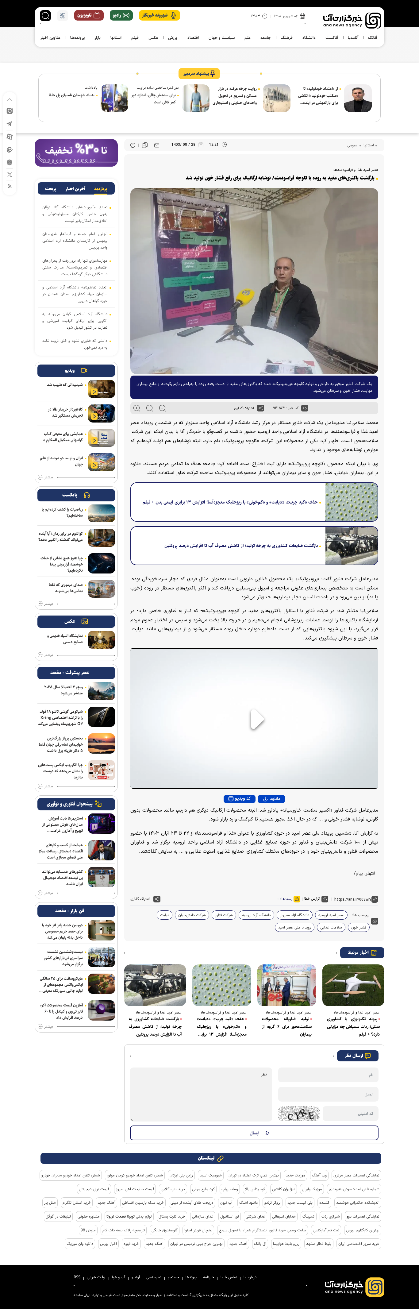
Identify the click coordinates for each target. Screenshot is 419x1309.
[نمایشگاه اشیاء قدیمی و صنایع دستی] (101, 640)
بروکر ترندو (272, 1202)
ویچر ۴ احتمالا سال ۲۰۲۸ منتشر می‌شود (63, 690)
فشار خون (358, 927)
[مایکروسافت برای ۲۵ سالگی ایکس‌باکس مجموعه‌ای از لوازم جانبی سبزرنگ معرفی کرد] (101, 984)
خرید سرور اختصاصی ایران (358, 1244)
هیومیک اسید (211, 1175)
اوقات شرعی (96, 1277)
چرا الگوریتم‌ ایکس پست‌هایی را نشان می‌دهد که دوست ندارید (60, 771)
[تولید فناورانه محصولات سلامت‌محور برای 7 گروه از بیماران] (286, 985)
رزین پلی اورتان (181, 1175)
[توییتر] (9, 174)
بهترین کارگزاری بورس (362, 1230)
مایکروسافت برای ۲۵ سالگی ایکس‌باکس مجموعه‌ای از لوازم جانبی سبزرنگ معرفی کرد (61, 984)
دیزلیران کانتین (283, 1189)
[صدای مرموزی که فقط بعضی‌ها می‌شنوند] (101, 589)
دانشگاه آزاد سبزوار (294, 915)
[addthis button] (260, 408)
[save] (145, 145)
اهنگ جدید (154, 1244)
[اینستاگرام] (9, 110)
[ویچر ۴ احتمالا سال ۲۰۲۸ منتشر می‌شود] (101, 691)
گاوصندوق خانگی (165, 1230)
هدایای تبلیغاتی (284, 1216)
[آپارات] (9, 136)
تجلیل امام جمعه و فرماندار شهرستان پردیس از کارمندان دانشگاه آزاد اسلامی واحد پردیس (74, 240)
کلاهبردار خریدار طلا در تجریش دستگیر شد (65, 412)
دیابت (164, 915)
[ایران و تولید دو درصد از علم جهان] (101, 462)
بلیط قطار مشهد (319, 1244)
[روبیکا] (10, 162)
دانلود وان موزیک (80, 1244)
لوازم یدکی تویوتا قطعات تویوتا (129, 1216)
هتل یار (50, 1202)
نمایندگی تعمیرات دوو (363, 1216)
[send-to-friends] (156, 145)
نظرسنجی (153, 1277)
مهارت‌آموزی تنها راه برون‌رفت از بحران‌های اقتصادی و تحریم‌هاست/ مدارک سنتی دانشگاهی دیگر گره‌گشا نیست (74, 267)
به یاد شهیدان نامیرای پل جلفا (71, 95)
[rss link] (9, 185)
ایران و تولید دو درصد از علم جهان (61, 461)
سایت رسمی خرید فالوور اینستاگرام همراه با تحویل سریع (262, 1230)
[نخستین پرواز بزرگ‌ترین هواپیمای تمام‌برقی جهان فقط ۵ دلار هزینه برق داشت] (101, 743)
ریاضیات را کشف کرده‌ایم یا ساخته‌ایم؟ (62, 512)
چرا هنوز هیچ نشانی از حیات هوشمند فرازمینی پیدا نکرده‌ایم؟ (61, 564)
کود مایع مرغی (203, 1189)
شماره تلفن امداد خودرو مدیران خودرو (70, 1175)
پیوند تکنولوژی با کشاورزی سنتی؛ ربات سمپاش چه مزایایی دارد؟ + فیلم (353, 1027)
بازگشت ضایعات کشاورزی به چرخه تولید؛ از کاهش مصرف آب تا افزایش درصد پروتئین (241, 545)
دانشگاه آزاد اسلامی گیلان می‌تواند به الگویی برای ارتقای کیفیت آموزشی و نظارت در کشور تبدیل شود (74, 320)
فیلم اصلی (263, 816)
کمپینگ (308, 1216)
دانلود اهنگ (248, 1202)
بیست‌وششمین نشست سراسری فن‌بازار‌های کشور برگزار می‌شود (63, 958)
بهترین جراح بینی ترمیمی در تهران (196, 1244)
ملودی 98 (88, 1230)
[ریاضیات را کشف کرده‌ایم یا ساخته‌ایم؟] (101, 513)
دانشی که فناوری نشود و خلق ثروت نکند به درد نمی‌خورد (74, 344)
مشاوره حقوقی (89, 1216)
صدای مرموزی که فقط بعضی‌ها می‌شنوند (66, 588)
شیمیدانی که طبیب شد (65, 385)
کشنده (324, 1202)
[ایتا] (9, 149)
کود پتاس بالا (255, 1189)
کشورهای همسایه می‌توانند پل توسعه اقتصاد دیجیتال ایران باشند (62, 878)
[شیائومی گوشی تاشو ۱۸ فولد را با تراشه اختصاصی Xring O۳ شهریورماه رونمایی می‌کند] (101, 717)
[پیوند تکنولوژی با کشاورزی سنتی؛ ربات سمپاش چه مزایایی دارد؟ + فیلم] (353, 985)
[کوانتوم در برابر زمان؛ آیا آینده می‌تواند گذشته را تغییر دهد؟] (101, 538)
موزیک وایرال (312, 1189)
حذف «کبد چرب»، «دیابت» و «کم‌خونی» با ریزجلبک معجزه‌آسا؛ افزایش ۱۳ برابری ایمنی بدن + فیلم (230, 502)
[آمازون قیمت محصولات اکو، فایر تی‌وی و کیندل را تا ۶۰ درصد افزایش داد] (101, 1010)
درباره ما (250, 1277)
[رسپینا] (76, 152)
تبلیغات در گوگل (58, 1216)
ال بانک (260, 1244)
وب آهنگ (319, 1175)
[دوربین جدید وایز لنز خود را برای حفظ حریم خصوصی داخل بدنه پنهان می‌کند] (101, 930)
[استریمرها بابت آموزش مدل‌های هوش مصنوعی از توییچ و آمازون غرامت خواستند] (101, 823)
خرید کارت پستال (172, 1216)
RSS (77, 1277)
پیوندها (191, 1277)
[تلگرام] (9, 123)
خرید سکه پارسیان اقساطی (143, 1202)
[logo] (352, 21)
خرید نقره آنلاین (173, 1189)
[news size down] (162, 408)
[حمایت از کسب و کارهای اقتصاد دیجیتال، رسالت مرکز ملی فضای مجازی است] (101, 850)
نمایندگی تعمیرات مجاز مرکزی (356, 1175)
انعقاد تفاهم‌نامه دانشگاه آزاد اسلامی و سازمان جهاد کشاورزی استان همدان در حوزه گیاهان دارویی (74, 294)
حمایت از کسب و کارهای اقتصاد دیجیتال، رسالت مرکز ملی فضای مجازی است (61, 851)
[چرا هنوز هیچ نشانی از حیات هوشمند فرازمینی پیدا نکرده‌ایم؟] (101, 563)
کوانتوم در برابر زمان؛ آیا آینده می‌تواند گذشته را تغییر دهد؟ (60, 537)
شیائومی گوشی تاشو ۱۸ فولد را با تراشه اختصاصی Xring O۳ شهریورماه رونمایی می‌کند (60, 718)
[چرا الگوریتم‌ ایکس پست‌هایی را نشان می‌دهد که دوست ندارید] (101, 770)
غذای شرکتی (255, 1216)
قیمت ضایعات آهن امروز (135, 1189)
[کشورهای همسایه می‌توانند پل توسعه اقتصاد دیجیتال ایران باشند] (101, 877)
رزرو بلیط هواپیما (286, 1244)
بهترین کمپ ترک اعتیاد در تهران (254, 1175)
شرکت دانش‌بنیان (192, 915)
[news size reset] (149, 408)
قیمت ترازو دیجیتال (94, 1189)
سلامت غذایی (331, 927)
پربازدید (100, 189)
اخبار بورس (108, 1244)
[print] (132, 145)
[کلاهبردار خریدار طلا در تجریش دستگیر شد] (101, 413)
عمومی (352, 145)
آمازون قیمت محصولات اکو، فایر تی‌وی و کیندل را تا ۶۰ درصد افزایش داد (61, 1011)
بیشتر (48, 477)
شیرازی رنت (330, 1216)
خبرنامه (208, 1277)
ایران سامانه (82, 1295)
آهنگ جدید (106, 1202)
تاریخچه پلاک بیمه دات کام (123, 1230)
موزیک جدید (295, 1175)
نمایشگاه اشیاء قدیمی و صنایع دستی (65, 639)
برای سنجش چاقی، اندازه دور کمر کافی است (153, 98)
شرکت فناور (224, 915)
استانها (368, 145)
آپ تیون (226, 1202)
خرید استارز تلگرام (77, 1202)
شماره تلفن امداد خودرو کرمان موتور (135, 1175)
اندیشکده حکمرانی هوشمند (357, 1202)
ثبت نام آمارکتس (326, 1230)
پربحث (50, 189)
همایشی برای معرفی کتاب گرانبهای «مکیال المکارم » (63, 437)
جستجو (173, 1277)
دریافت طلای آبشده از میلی (192, 1202)
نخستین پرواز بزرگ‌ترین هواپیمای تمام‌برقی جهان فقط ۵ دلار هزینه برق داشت (61, 744)
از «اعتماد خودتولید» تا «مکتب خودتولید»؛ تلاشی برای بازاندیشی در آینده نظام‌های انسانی (318, 96)
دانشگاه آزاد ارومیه (256, 915)
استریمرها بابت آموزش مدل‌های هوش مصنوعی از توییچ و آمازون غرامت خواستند (62, 824)
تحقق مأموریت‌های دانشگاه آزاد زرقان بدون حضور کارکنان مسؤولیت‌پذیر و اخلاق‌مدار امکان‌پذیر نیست (74, 214)
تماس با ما (229, 1277)
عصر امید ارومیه (331, 915)
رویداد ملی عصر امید (294, 927)
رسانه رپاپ (229, 1189)
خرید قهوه (131, 1244)
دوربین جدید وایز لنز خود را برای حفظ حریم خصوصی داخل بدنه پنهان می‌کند (62, 931)
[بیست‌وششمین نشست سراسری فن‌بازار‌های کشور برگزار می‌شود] (101, 957)
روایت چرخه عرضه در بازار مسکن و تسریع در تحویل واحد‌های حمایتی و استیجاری (235, 96)
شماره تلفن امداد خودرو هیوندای (354, 1189)
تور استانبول (229, 1216)
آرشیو (136, 1277)
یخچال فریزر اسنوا (198, 1230)
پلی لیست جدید (300, 1202)
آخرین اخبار (75, 189)
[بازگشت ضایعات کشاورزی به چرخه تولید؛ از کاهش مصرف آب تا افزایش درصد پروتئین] (349, 546)
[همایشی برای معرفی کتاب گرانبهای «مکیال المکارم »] (101, 438)
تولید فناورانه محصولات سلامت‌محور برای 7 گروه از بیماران (287, 1027)
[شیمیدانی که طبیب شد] (101, 389)
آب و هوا (118, 1277)
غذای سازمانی (202, 1216)
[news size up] (136, 408)
